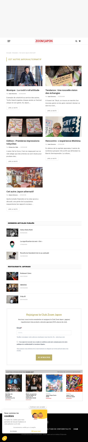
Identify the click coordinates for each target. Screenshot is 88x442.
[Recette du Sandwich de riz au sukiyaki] (12, 256)
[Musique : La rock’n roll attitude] (24, 76)
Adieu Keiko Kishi (26, 230)
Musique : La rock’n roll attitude (22, 90)
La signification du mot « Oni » (31, 241)
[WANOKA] (12, 288)
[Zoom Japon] (44, 41)
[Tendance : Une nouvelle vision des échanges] (63, 76)
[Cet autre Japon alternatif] (24, 177)
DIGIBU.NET (30, 372)
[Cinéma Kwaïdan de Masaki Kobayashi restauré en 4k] (10, 400)
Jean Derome (13, 93)
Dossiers (15, 53)
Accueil (8, 53)
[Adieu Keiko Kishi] (12, 233)
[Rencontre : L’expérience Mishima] (63, 126)
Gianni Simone (13, 195)
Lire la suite (13, 108)
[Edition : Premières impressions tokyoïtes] (24, 126)
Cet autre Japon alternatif (20, 191)
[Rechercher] (76, 41)
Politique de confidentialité (58, 429)
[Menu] (9, 41)
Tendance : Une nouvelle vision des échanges (61, 91)
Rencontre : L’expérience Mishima (63, 141)
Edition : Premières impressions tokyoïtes (22, 142)
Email (19, 328)
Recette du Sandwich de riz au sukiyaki (34, 253)
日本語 (76, 429)
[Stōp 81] (12, 299)
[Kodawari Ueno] (12, 276)
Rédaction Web (13, 147)
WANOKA (23, 285)
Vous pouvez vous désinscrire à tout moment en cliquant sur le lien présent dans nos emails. (42, 349)
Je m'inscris (44, 357)
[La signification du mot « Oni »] (12, 244)
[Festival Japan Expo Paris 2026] (51, 400)
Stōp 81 (23, 296)
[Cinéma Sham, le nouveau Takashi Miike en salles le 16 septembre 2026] (31, 400)
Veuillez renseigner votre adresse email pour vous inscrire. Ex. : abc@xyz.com (41, 337)
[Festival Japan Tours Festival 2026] (71, 400)
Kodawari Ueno (25, 273)
